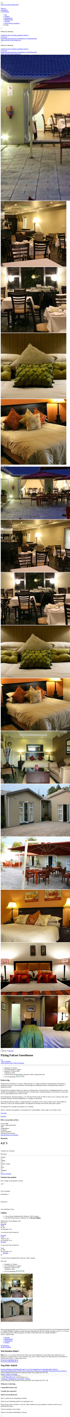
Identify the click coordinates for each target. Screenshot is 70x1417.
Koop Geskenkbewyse (20, 38)
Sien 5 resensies (6, 1061)
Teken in (26, 35)
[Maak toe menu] (1, 28)
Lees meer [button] (4, 1113)
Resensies (21, 1063)
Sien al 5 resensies (6, 1173)
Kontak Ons (17, 40)
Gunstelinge (4, 10)
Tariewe (15, 1063)
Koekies (27, 1379)
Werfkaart (3, 1374)
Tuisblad (3, 35)
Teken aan (4, 40)
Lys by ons (4, 37)
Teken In (55, 1369)
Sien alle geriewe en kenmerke (9, 1135)
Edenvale (7, 21)
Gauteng (6, 16)
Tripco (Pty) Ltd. (8, 1375)
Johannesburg (8, 18)
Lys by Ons (28, 1369)
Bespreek (3, 1116)
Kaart (11, 1063)
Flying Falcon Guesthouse (12, 23)
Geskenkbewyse (37, 1369)
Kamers (7, 1063)
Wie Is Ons (10, 40)
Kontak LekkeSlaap (6, 1369)
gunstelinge (20, 35)
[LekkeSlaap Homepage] (5, 11)
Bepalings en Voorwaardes (11, 1374)
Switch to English (11, 35)
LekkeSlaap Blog (32, 38)
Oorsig (3, 1063)
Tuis (5, 15)
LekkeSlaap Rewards (7, 38)
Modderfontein (8, 19)
